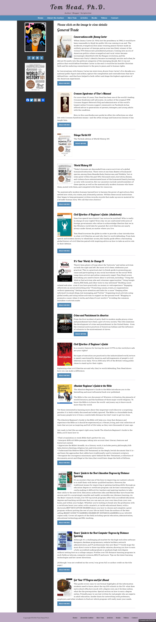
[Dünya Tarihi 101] (64, 156)
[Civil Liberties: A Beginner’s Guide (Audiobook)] (64, 236)
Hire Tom (72, 18)
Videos (104, 18)
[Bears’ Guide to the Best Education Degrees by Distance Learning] (64, 489)
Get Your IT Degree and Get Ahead (91, 580)
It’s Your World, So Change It (89, 261)
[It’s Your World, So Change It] (64, 281)
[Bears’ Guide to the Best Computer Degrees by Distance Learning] (64, 550)
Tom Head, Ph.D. (78, 7)
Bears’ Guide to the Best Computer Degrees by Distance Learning (101, 534)
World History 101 (35, 94)
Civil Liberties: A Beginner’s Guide (91, 344)
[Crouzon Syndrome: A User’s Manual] (64, 114)
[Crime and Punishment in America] (64, 332)
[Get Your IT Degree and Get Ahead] (64, 596)
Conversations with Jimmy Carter (90, 36)
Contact (114, 18)
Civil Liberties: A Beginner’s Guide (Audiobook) (98, 214)
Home (40, 18)
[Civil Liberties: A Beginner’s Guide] (64, 365)
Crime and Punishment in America (91, 315)
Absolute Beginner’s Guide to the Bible (93, 385)
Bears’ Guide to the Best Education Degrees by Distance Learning (101, 474)
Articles (84, 18)
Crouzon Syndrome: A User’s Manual (92, 93)
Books (94, 18)
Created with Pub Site (147, 620)
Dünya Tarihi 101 (82, 135)
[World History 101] (64, 183)
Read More (64, 83)
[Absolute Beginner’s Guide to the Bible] (64, 403)
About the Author (55, 18)
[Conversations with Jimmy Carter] (64, 57)
